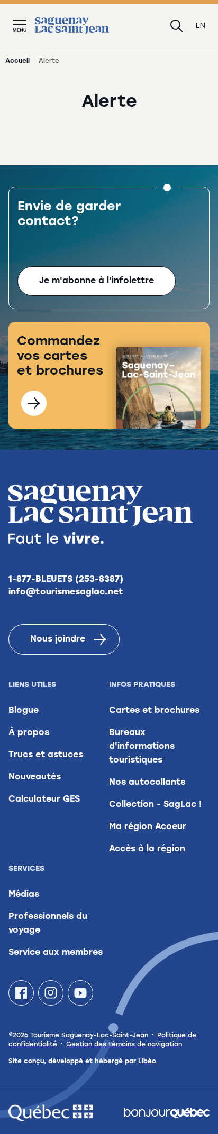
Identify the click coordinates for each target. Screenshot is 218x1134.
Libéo (147, 1061)
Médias (23, 894)
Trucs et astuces (45, 755)
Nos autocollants (147, 782)
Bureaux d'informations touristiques (142, 747)
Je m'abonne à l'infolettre (96, 281)
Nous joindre (57, 639)
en (200, 25)
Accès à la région (147, 849)
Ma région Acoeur (147, 827)
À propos (28, 733)
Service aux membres (55, 953)
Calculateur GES (44, 799)
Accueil (17, 61)
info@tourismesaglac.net (65, 592)
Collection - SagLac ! (155, 805)
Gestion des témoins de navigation (124, 1045)
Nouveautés (34, 777)
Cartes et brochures (154, 711)
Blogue (23, 711)
